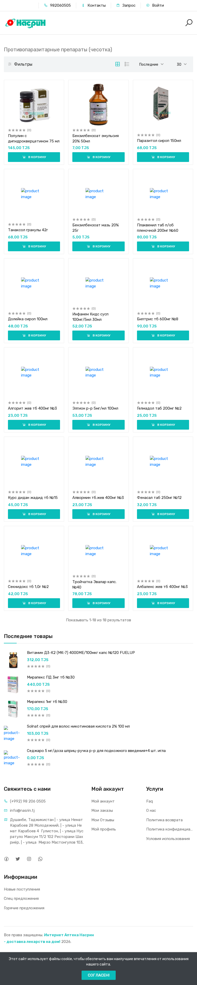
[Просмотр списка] (127, 64)
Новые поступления (22, 889)
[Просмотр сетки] (117, 64)
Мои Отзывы (102, 820)
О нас (151, 810)
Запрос (128, 5)
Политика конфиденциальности (169, 829)
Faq (149, 801)
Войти (157, 5)
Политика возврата (164, 820)
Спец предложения (21, 898)
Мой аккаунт (103, 801)
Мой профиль (103, 829)
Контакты (96, 5)
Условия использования (168, 838)
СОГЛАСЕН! (99, 975)
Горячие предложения (24, 908)
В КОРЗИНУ (36, 157)
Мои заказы (102, 810)
